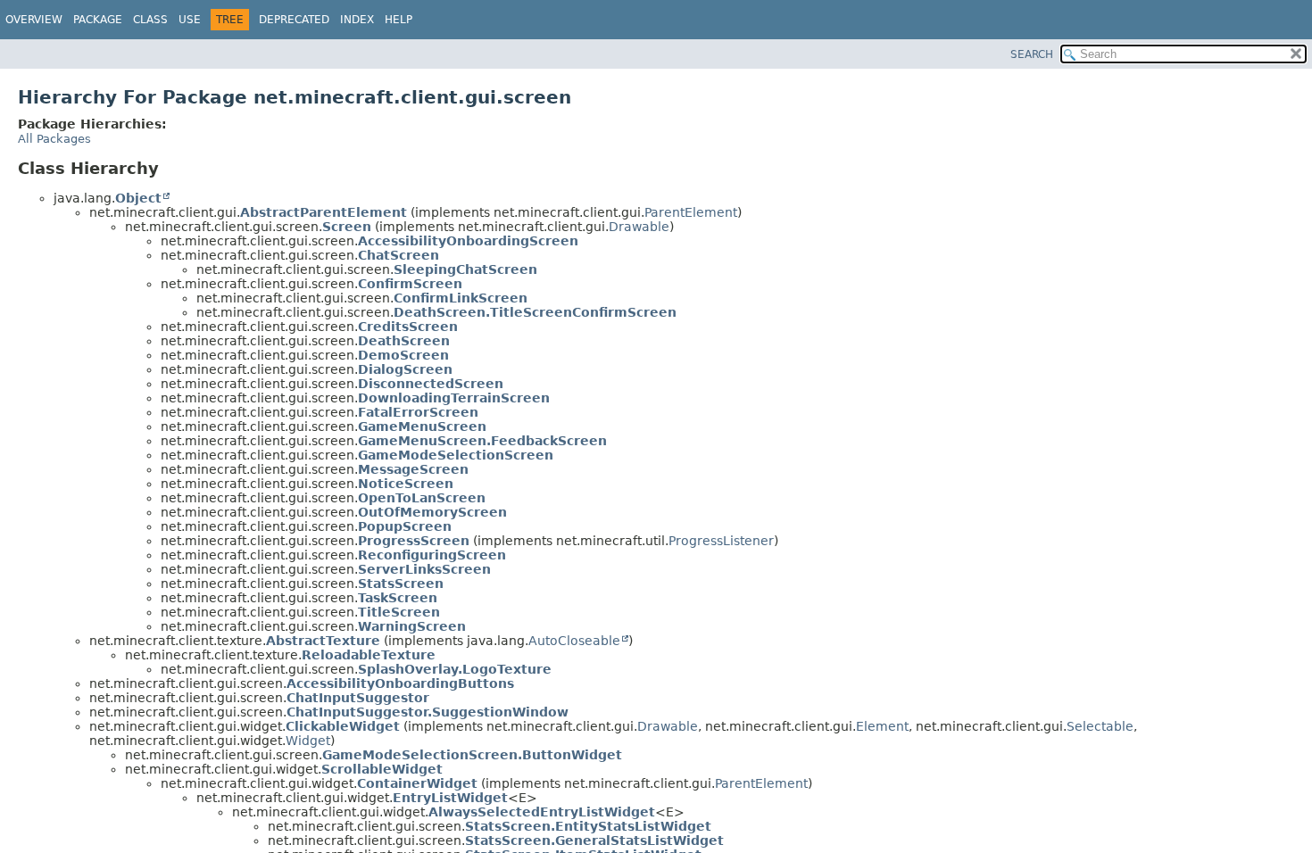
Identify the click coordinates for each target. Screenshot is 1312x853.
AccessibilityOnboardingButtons (400, 683)
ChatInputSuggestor (357, 698)
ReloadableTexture (369, 655)
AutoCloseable (574, 641)
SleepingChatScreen (465, 269)
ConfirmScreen (410, 284)
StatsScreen (401, 583)
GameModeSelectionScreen (455, 455)
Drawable (639, 226)
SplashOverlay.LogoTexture (455, 669)
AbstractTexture (323, 641)
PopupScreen (405, 526)
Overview (33, 19)
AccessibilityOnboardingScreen (468, 241)
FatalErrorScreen (418, 412)
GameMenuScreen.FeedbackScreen (482, 441)
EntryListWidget (450, 798)
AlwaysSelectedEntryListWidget (541, 812)
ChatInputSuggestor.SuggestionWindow (427, 712)
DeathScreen (404, 341)
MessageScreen (413, 469)
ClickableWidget (343, 726)
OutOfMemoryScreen (432, 512)
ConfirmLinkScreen (460, 298)
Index (357, 19)
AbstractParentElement (323, 212)
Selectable (1100, 726)
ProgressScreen (413, 541)
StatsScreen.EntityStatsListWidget (588, 826)
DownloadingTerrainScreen (454, 398)
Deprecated (294, 19)
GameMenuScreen (422, 426)
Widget (308, 740)
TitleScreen (399, 612)
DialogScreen (405, 369)
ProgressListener (721, 541)
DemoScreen (403, 355)
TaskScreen (397, 598)
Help (398, 19)
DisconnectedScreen (430, 384)
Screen (346, 226)
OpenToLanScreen (422, 498)
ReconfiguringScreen (432, 555)
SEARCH (1031, 54)
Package (97, 19)
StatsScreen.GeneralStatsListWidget (594, 840)
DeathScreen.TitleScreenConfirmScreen (535, 312)
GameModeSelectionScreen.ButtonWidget (472, 755)
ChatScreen (398, 255)
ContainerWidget (417, 783)
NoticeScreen (405, 483)
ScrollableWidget (382, 769)
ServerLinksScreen (424, 569)
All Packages (54, 138)
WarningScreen (412, 626)
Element (882, 726)
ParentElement (690, 212)
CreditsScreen (408, 326)
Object (138, 198)
